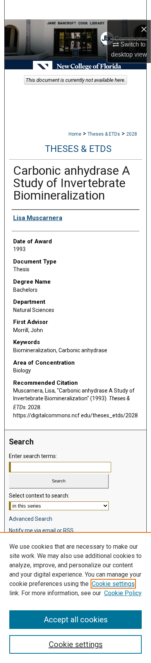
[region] (75, 597)
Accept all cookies (76, 619)
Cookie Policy (123, 593)
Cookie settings (113, 583)
